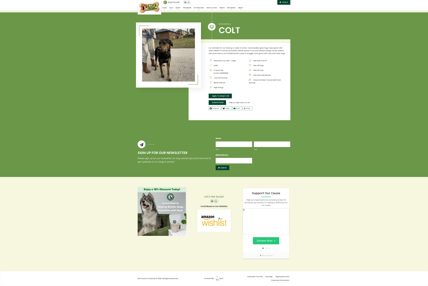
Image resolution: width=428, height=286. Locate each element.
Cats (171, 8)
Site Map (269, 276)
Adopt (178, 8)
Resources (231, 8)
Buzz (221, 278)
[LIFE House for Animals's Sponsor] (162, 211)
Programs (187, 8)
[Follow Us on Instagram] (188, 2)
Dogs (164, 8)
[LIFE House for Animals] (149, 7)
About (240, 8)
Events (222, 8)
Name (218, 138)
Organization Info (282, 276)
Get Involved (199, 8)
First (217, 149)
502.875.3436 (173, 2)
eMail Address (222, 155)
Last (255, 149)
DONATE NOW (217, 102)
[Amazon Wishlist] (214, 220)
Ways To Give (212, 8)
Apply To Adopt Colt (220, 96)
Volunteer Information (280, 280)
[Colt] (168, 55)
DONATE (285, 2)
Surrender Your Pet (255, 276)
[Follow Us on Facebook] (185, 2)
